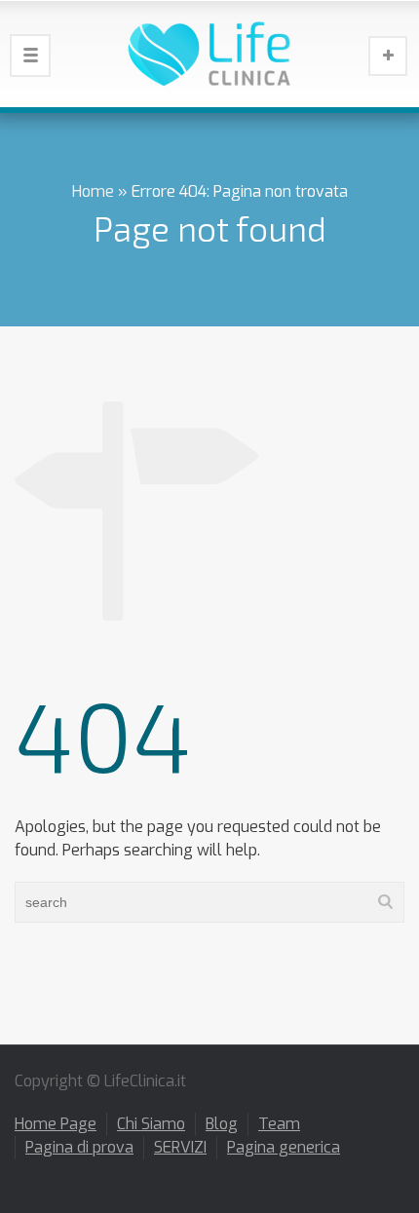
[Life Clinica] (209, 53)
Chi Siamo (151, 1124)
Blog (222, 1124)
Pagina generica (283, 1147)
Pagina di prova (79, 1147)
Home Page (55, 1124)
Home (93, 191)
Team (279, 1124)
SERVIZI (180, 1147)
